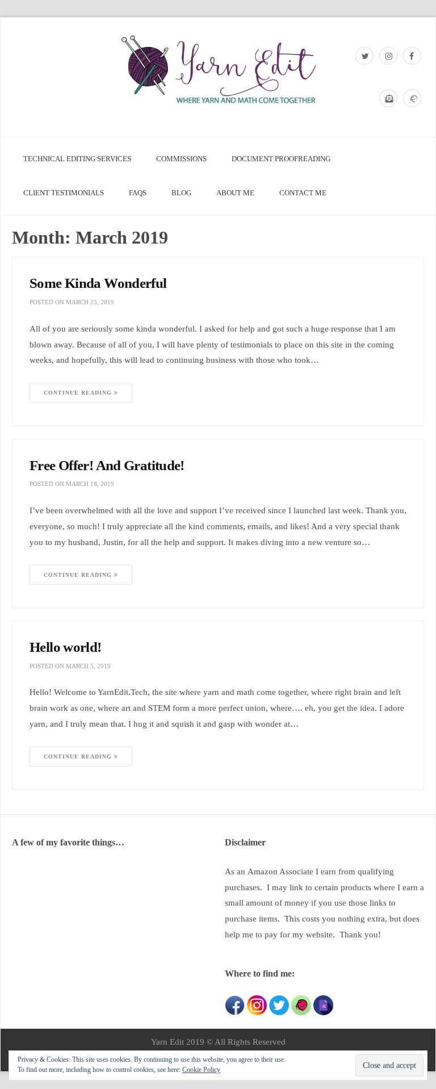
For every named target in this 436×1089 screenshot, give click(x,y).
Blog (181, 193)
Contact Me (302, 193)
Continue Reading (79, 392)
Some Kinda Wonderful (98, 283)
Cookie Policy (201, 1070)
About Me (235, 193)
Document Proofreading (281, 158)
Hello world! (66, 647)
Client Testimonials (63, 193)
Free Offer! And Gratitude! (107, 465)
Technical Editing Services (77, 158)
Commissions (181, 158)
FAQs (137, 193)
